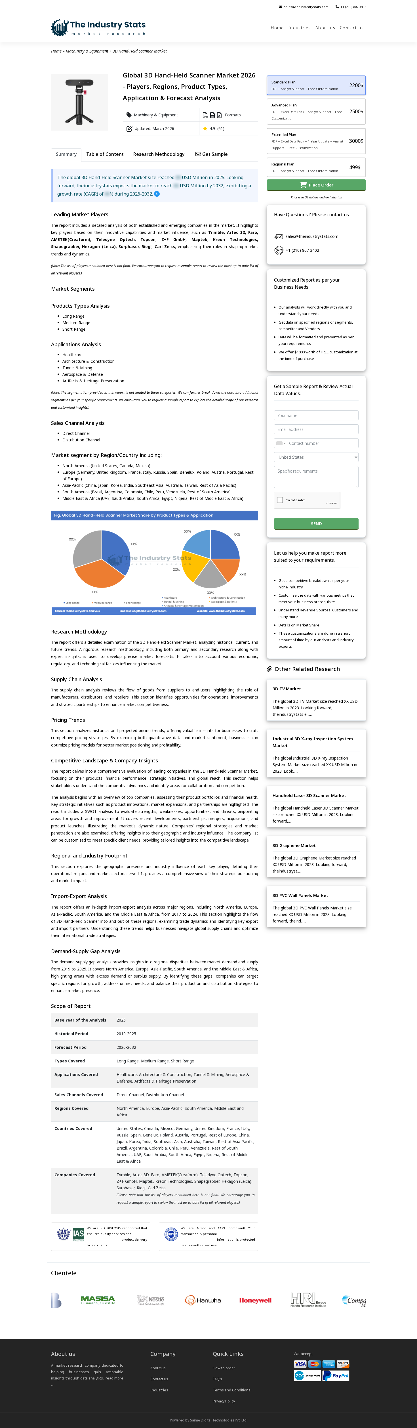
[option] (77, 1300)
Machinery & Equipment (87, 51)
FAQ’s (217, 1379)
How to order (224, 1368)
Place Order (320, 185)
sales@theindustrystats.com (306, 7)
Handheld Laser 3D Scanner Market (309, 795)
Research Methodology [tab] (158, 154)
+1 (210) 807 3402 (353, 7)
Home (277, 27)
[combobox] (280, 443)
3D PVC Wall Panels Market (300, 895)
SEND (316, 523)
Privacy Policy (224, 1401)
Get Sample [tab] (214, 154)
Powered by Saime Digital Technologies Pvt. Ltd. (208, 1420)
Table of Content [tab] (105, 154)
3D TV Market (287, 688)
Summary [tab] (66, 154)
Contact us (352, 27)
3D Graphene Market (294, 845)
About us (325, 27)
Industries (299, 27)
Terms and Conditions (231, 1390)
